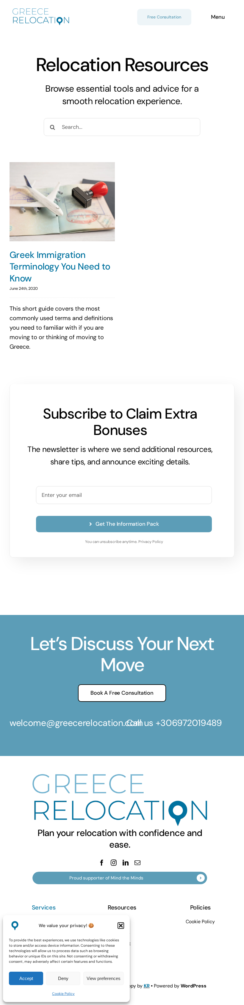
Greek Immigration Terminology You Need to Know (60, 266)
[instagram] (114, 863)
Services (43, 907)
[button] (121, 926)
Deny (63, 978)
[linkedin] (126, 863)
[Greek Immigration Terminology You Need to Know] (62, 201)
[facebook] (102, 863)
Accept (26, 978)
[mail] (137, 863)
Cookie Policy (63, 993)
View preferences (104, 978)
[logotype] (40, 11)
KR (147, 986)
